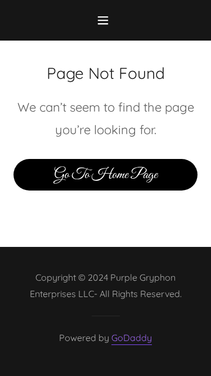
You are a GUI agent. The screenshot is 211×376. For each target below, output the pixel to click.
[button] (105, 20)
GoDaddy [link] (131, 337)
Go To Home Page (106, 175)
